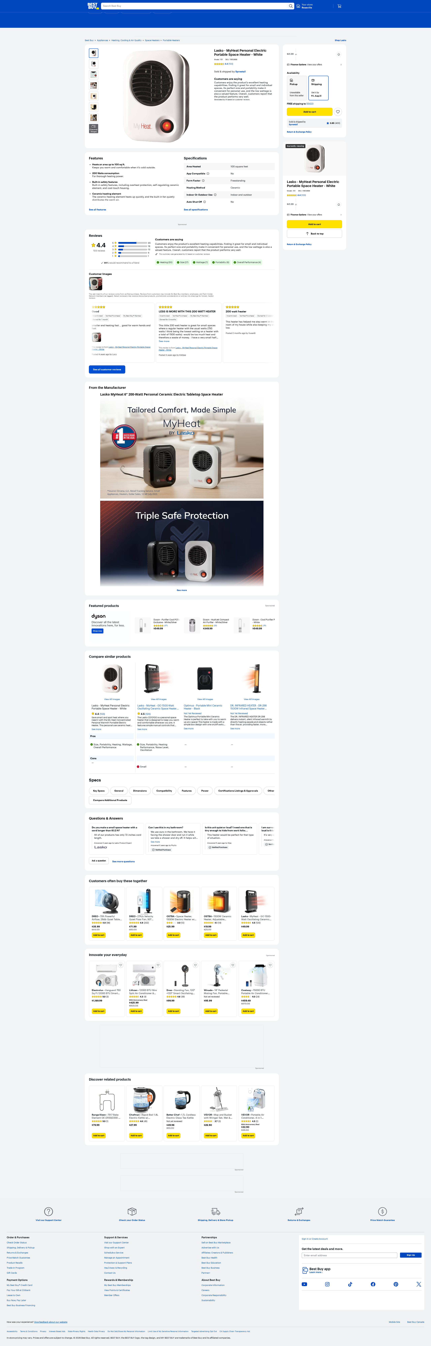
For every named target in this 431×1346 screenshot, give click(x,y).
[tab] (99, 791)
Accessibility (12, 1331)
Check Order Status (17, 1242)
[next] (272, 333)
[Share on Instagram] (327, 1284)
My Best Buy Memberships (117, 1285)
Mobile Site (394, 1322)
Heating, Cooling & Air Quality (126, 40)
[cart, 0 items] (339, 6)
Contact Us (109, 1272)
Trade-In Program (15, 1267)
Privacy (43, 1331)
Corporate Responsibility (214, 1295)
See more (182, 590)
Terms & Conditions (28, 1331)
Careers (205, 1290)
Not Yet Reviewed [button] (192, 713)
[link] (107, 369)
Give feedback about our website (50, 1322)
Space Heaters (152, 40)
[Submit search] (291, 6)
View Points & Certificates (117, 1290)
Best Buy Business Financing (21, 1305)
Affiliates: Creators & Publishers (217, 1252)
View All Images (112, 699)
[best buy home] (93, 6)
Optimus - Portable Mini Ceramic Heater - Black (203, 707)
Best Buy (89, 40)
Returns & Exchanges (17, 1252)
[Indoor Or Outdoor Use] (215, 194)
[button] (338, 54)
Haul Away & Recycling (115, 1267)
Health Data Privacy (96, 1331)
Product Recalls (14, 1262)
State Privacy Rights (76, 1331)
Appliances (102, 40)
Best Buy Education (211, 1262)
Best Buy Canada (415, 1322)
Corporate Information (213, 1285)
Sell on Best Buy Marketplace (216, 1242)
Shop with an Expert (114, 1247)
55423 (309, 103)
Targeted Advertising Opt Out (204, 1331)
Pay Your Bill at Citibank (18, 1290)
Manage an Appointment (116, 1257)
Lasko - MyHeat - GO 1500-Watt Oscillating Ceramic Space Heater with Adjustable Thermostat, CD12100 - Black (157, 707)
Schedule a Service (113, 1252)
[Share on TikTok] (350, 1284)
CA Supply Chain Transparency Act (235, 1331)
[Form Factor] (203, 180)
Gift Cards (12, 1272)
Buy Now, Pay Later (16, 1300)
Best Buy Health (209, 1257)
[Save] (338, 112)
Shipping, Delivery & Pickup (21, 1247)
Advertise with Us (210, 1247)
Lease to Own (13, 1295)
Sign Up (411, 1255)
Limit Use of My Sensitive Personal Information (168, 1331)
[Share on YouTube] (304, 1284)
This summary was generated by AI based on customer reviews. (184, 254)
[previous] (92, 333)
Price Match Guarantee (18, 1257)
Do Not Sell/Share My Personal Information (126, 1331)
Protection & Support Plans (118, 1262)
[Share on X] (419, 1284)
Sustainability (208, 1300)
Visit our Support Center (116, 1242)
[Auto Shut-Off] (204, 201)
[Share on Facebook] (373, 1284)
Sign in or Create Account (315, 1239)
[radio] (297, 88)
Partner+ (206, 1272)
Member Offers (111, 1295)
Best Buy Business (211, 1267)
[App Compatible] (208, 173)
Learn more (316, 1272)
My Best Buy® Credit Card (19, 1285)
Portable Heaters (171, 40)
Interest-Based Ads (57, 1331)
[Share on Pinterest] (396, 1284)
